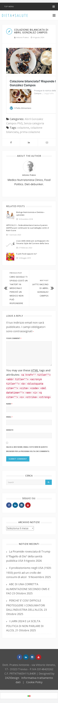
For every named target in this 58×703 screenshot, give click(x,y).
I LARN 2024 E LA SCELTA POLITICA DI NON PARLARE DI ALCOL (25, 625)
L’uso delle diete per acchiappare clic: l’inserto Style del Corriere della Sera (32, 242)
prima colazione (30, 132)
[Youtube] (28, 505)
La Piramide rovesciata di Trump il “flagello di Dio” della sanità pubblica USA (28, 556)
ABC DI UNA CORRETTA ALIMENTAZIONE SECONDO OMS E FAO (28, 588)
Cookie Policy (34, 682)
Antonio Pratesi (22, 37)
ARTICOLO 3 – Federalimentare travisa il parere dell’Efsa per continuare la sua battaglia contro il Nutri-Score (27, 228)
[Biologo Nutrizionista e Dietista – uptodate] (10, 215)
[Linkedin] (15, 505)
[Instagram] (21, 505)
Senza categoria (34, 123)
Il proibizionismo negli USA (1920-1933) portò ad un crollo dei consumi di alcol (29, 572)
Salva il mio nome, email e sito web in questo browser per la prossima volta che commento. (28, 449)
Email (9, 417)
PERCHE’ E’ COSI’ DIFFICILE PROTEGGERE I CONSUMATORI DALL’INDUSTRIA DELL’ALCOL (25, 605)
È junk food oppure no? (26, 254)
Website (9, 430)
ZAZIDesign (12, 678)
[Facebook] (9, 505)
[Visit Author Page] (29, 166)
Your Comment (13, 338)
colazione (23, 127)
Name (9, 404)
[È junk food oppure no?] (10, 256)
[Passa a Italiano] (29, 696)
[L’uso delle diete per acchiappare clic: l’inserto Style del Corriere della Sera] (10, 243)
